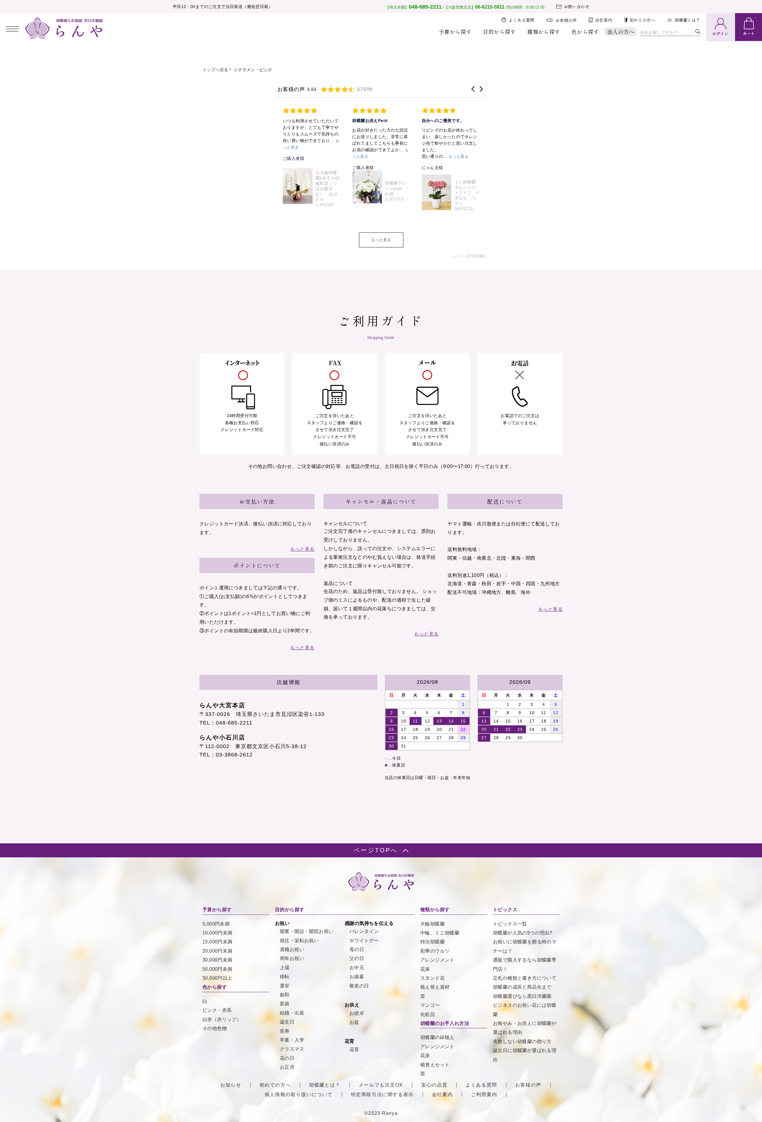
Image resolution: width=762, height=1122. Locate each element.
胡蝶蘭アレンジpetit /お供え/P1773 (328, 191)
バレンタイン (364, 931)
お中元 (356, 967)
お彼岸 (356, 1013)
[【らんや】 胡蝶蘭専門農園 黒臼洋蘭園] (64, 36)
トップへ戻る (215, 69)
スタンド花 (432, 978)
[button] (473, 89)
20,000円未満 (217, 951)
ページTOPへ (376, 850)
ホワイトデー (364, 940)
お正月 (287, 1067)
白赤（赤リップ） (221, 1019)
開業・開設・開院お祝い (306, 931)
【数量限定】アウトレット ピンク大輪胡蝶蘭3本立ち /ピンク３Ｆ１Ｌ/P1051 (466, 191)
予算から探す (455, 31)
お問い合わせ (576, 7)
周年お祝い (292, 958)
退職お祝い (292, 949)
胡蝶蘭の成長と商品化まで (522, 987)
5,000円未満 (215, 923)
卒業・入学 (292, 1040)
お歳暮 (356, 976)
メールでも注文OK (381, 1085)
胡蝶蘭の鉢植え (437, 1037)
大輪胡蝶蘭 (432, 923)
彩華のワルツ (434, 951)
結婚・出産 (292, 1012)
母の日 (356, 949)
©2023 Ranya (380, 1113)
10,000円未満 (217, 932)
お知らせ (230, 1085)
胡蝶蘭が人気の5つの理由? (522, 932)
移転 (285, 976)
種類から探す (543, 31)
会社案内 (603, 20)
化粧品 (427, 1014)
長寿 (285, 1031)
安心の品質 (434, 1085)
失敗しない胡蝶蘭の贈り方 (522, 1041)
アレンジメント (437, 959)
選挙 (285, 985)
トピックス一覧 (510, 923)
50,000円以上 (217, 978)
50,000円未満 (217, 969)
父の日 (356, 958)
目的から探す (499, 31)
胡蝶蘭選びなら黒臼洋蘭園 (522, 996)
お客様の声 (566, 20)
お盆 (354, 1022)
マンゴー (430, 1005)
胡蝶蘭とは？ (687, 20)
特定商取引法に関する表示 (382, 1094)
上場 (285, 967)
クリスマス (292, 1048)
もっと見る (381, 240)
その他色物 (214, 1028)
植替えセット (434, 1064)
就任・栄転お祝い (299, 940)
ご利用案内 (484, 1094)
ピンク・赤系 (217, 1010)
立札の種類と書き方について (524, 978)
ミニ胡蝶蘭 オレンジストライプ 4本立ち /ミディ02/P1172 (398, 195)
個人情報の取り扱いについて (299, 1094)
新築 (285, 1003)
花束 (425, 969)
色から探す (585, 31)
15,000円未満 (217, 941)
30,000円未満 (217, 959)
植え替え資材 (434, 987)
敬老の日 (359, 985)
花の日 (287, 1058)
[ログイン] (720, 27)
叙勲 (285, 994)
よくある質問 (521, 20)
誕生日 (287, 1021)
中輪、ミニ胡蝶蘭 (439, 932)
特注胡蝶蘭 (432, 941)
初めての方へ (642, 20)
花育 (354, 1049)
